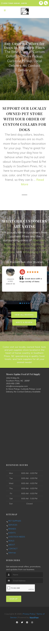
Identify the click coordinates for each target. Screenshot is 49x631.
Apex (11, 252)
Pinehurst (23, 244)
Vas (19, 248)
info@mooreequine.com (17, 386)
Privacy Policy (29, 614)
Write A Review (24, 322)
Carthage (37, 244)
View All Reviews (24, 315)
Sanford (30, 248)
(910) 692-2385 (13, 383)
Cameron (8, 248)
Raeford (9, 244)
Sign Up (14, 599)
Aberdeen (38, 240)
